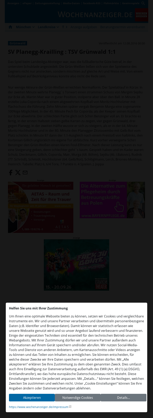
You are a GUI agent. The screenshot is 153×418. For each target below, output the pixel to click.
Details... (123, 397)
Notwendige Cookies (77, 397)
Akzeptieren (32, 397)
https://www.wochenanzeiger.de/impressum (38, 407)
